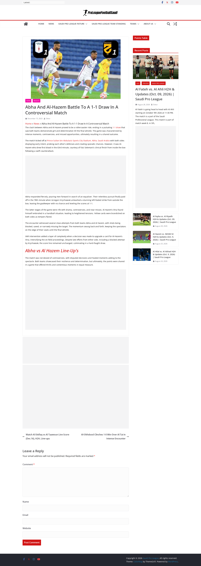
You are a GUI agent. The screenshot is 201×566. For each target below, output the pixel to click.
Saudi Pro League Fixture (71, 23)
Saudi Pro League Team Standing (109, 23)
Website (27, 528)
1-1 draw (117, 127)
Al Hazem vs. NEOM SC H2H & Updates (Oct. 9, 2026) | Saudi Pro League (164, 237)
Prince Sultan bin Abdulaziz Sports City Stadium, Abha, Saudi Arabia (78, 140)
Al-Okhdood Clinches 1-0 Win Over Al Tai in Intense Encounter (103, 436)
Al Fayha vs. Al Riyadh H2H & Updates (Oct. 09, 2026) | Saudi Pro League (164, 219)
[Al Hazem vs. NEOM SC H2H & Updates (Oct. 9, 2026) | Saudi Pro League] (142, 239)
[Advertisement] (75, 175)
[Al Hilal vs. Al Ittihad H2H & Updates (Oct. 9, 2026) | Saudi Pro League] (142, 256)
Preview (145, 83)
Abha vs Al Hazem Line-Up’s (51, 250)
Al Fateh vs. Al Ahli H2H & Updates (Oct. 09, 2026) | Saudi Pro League (154, 94)
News (51, 23)
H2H (137, 83)
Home (41, 23)
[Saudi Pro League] (26, 24)
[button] (85, 24)
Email (25, 514)
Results (36, 101)
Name (26, 501)
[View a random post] (175, 24)
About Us (148, 23)
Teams (133, 23)
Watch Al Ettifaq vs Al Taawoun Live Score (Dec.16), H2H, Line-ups (47, 436)
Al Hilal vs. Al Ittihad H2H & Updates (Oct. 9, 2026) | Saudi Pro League (164, 254)
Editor (48, 118)
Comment (29, 464)
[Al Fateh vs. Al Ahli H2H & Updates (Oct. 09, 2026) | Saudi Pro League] (155, 67)
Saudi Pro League (158, 83)
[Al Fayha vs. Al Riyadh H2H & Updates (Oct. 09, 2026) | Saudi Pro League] (142, 221)
